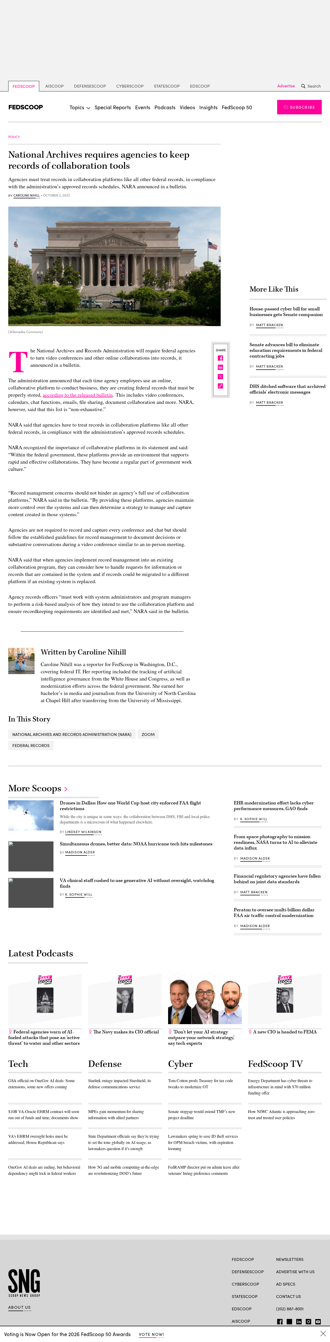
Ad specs (285, 1284)
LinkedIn (299, 1320)
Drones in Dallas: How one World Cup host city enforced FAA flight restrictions (130, 806)
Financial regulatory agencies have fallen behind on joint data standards (277, 879)
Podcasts (165, 107)
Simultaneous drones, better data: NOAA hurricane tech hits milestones (136, 844)
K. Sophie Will (78, 894)
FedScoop (24, 86)
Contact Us (288, 1296)
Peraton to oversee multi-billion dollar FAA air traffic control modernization (274, 913)
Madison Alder (80, 852)
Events (142, 107)
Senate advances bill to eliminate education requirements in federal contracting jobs (286, 350)
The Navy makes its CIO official (125, 1032)
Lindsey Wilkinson (83, 831)
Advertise (286, 85)
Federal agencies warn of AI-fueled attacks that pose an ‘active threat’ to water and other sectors (44, 1038)
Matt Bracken (269, 324)
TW (289, 1320)
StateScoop (167, 86)
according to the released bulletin (78, 394)
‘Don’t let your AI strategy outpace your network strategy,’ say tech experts (201, 1038)
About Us (19, 1307)
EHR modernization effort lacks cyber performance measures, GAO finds (274, 806)
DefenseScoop (90, 86)
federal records (31, 745)
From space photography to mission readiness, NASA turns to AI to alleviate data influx (275, 842)
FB (278, 1320)
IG (307, 1320)
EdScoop (200, 86)
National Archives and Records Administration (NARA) (71, 734)
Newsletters (289, 1259)
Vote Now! (151, 1334)
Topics (77, 107)
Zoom (148, 734)
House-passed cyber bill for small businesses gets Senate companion (286, 312)
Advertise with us (295, 1271)
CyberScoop (130, 86)
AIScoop (54, 86)
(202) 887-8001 (290, 1308)
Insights (208, 107)
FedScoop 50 (237, 107)
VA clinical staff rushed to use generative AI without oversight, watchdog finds (137, 883)
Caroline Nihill (26, 195)
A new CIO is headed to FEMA (284, 1032)
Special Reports (113, 107)
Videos (187, 107)
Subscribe (302, 107)
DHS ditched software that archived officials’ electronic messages (288, 389)
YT (316, 1320)
